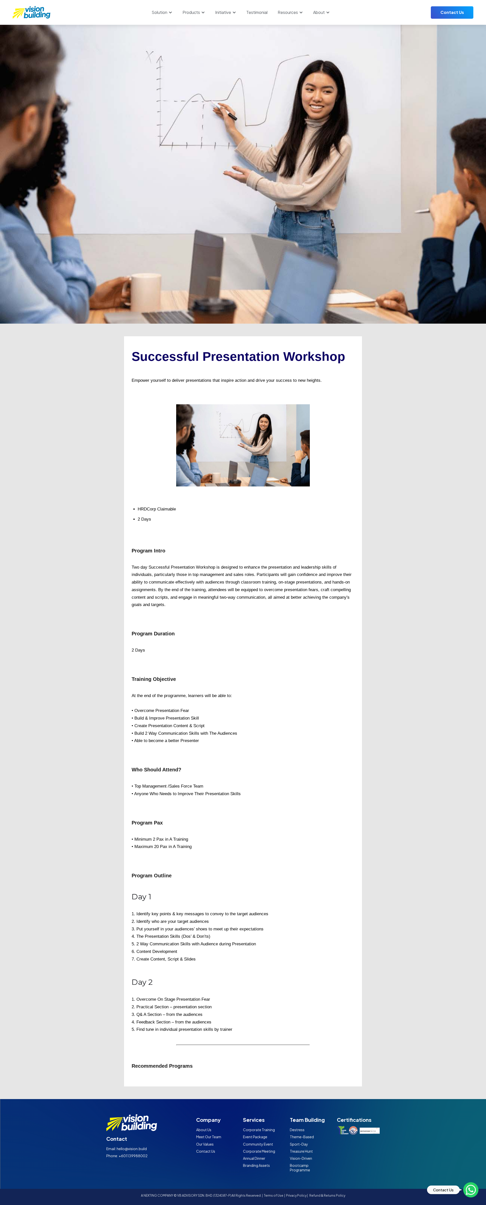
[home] (32, 12)
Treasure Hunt (301, 1151)
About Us (203, 1129)
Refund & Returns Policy (327, 1195)
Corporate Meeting (259, 1151)
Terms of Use (274, 1195)
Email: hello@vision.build (126, 1148)
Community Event (258, 1144)
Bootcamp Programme (300, 1167)
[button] (162, 12)
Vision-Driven (301, 1158)
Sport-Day (299, 1144)
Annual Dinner (254, 1158)
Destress (297, 1129)
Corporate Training (259, 1129)
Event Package (255, 1136)
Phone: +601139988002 (127, 1155)
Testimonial (257, 12)
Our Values (205, 1144)
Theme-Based (302, 1136)
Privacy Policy (296, 1195)
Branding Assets (256, 1165)
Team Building (307, 1120)
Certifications (354, 1120)
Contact (116, 1138)
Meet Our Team (208, 1136)
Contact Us (452, 12)
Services (254, 1120)
